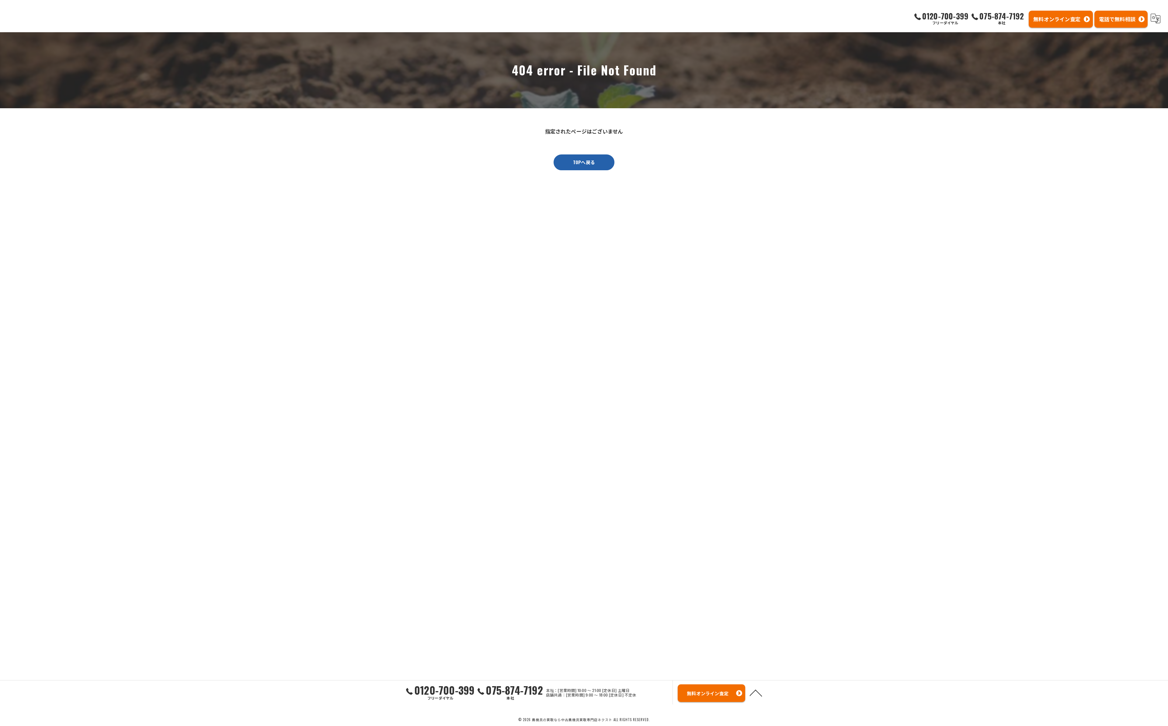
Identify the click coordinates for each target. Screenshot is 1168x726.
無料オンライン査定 (1056, 19)
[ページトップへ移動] (756, 692)
